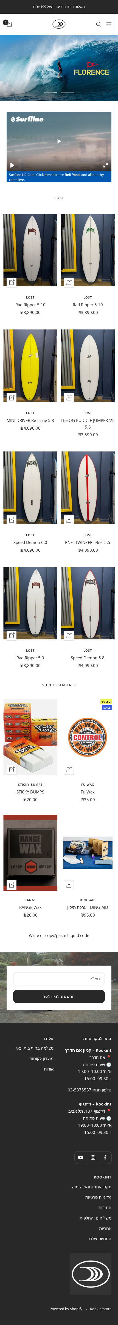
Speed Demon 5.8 (88, 657)
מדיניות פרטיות (98, 1197)
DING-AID (88, 900)
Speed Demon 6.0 (30, 542)
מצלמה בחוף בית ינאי (35, 1048)
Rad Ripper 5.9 (30, 657)
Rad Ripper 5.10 (88, 304)
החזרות (105, 1207)
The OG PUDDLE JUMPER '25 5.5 (88, 424)
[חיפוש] (98, 24)
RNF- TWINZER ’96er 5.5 (87, 542)
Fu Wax (87, 784)
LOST (87, 297)
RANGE (30, 900)
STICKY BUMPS (30, 784)
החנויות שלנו (100, 1238)
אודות (49, 1069)
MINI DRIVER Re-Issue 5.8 (30, 420)
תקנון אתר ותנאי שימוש (91, 1186)
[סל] (9, 24)
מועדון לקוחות (41, 1058)
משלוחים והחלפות (95, 1218)
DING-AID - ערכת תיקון (87, 907)
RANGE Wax (30, 907)
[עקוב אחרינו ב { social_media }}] (105, 1157)
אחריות (105, 1228)
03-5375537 (79, 1090)
